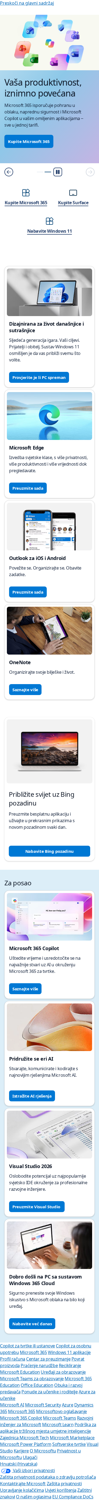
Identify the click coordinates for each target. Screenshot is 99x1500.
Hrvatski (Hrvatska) (18, 1464)
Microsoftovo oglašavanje (61, 1411)
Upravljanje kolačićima (22, 1490)
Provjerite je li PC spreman (39, 377)
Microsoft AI (12, 1405)
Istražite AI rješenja (32, 1096)
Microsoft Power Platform (25, 1444)
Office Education (37, 1385)
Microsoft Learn (57, 1425)
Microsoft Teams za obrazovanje (32, 1379)
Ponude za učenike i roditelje (49, 1392)
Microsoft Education (20, 1372)
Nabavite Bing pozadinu (49, 851)
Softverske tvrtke (69, 1444)
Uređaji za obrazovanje (63, 1372)
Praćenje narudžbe (39, 1365)
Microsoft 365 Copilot (21, 1418)
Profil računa (12, 1359)
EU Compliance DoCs (72, 1497)
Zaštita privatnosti (64, 1484)
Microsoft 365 (33, 1352)
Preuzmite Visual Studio (36, 1206)
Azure (67, 1405)
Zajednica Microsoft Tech (24, 1438)
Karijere (21, 1451)
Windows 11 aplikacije (69, 1352)
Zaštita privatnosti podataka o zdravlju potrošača (48, 1477)
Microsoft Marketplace (72, 1438)
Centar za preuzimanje (48, 1359)
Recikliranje (70, 1365)
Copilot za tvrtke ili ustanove (27, 1346)
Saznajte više (25, 689)
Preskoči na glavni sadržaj (27, 3)
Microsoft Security (43, 1405)
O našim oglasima (33, 1497)
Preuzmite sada (27, 488)
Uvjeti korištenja (60, 1490)
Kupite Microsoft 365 (29, 141)
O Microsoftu (43, 1451)
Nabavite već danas (32, 1323)
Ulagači (30, 1457)
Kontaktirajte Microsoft (23, 1484)
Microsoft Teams (59, 1418)
